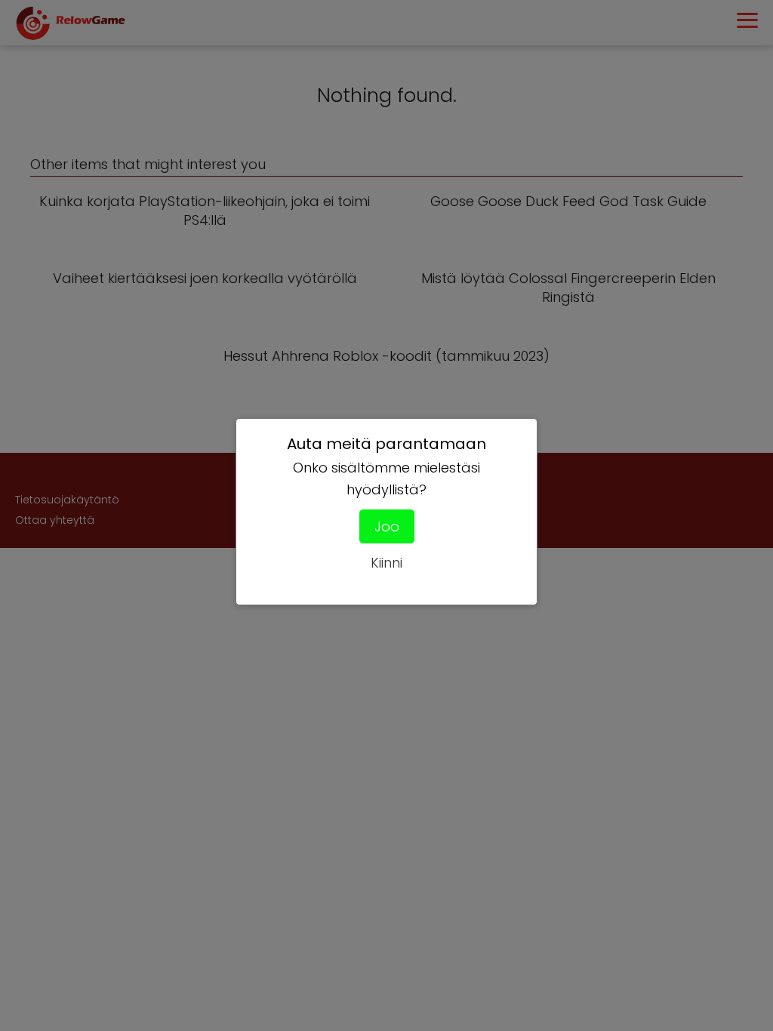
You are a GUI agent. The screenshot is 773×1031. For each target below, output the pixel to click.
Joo (386, 526)
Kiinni (386, 562)
